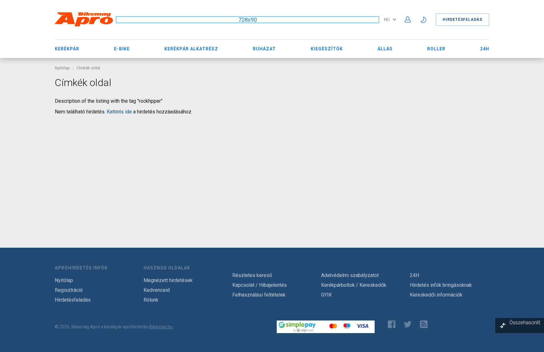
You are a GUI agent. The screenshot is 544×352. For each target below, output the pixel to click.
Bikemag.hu (161, 326)
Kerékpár (67, 48)
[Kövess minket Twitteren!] (407, 324)
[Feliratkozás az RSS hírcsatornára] (425, 324)
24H (484, 48)
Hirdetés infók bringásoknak (441, 285)
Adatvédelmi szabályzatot (350, 275)
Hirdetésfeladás (462, 19)
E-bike (122, 48)
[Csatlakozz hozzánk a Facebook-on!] (391, 324)
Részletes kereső (252, 275)
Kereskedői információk (436, 295)
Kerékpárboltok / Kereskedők (353, 285)
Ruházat (264, 48)
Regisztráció (69, 290)
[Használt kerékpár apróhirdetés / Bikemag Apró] (84, 25)
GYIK (326, 295)
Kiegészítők (327, 48)
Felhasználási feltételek (259, 295)
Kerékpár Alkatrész (191, 48)
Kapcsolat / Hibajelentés (259, 285)
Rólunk (151, 300)
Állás (385, 48)
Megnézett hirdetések (168, 280)
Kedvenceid (157, 290)
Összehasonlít (524, 323)
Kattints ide (119, 112)
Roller (436, 48)
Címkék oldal (88, 68)
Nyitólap (62, 68)
